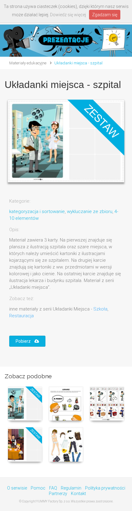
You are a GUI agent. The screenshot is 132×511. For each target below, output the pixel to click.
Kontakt (78, 493)
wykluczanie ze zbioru (89, 211)
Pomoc (38, 488)
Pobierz (25, 341)
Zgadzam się (104, 14)
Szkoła (100, 309)
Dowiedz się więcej (68, 14)
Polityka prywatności (105, 488)
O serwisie (17, 488)
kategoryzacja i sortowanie (37, 211)
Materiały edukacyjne (27, 63)
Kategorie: (19, 201)
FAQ (53, 488)
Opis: (14, 229)
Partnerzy (58, 493)
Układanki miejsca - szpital (78, 63)
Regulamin (71, 488)
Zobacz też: (21, 298)
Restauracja (21, 315)
